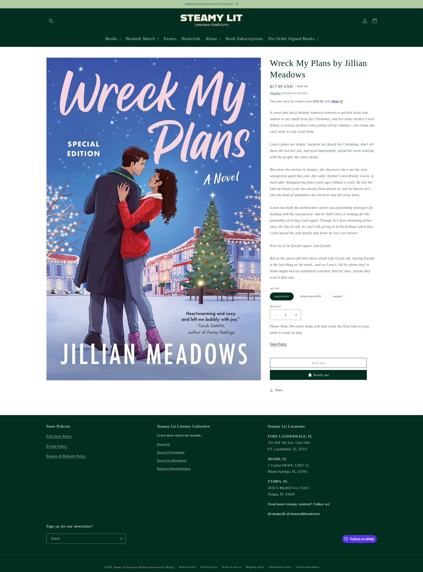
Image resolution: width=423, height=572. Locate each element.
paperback (284, 297)
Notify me (321, 375)
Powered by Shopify (163, 567)
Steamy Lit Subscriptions (172, 460)
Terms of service (231, 567)
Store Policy (278, 344)
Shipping (275, 93)
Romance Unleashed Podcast (174, 468)
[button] (51, 21)
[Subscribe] (120, 538)
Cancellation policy (280, 567)
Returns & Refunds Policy (66, 456)
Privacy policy (208, 567)
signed (340, 297)
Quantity (275, 306)
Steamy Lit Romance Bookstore (132, 567)
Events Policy (56, 446)
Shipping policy (255, 567)
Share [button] (279, 390)
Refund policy (187, 567)
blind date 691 (313, 297)
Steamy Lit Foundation (171, 452)
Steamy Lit (163, 444)
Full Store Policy (59, 436)
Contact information (307, 567)
